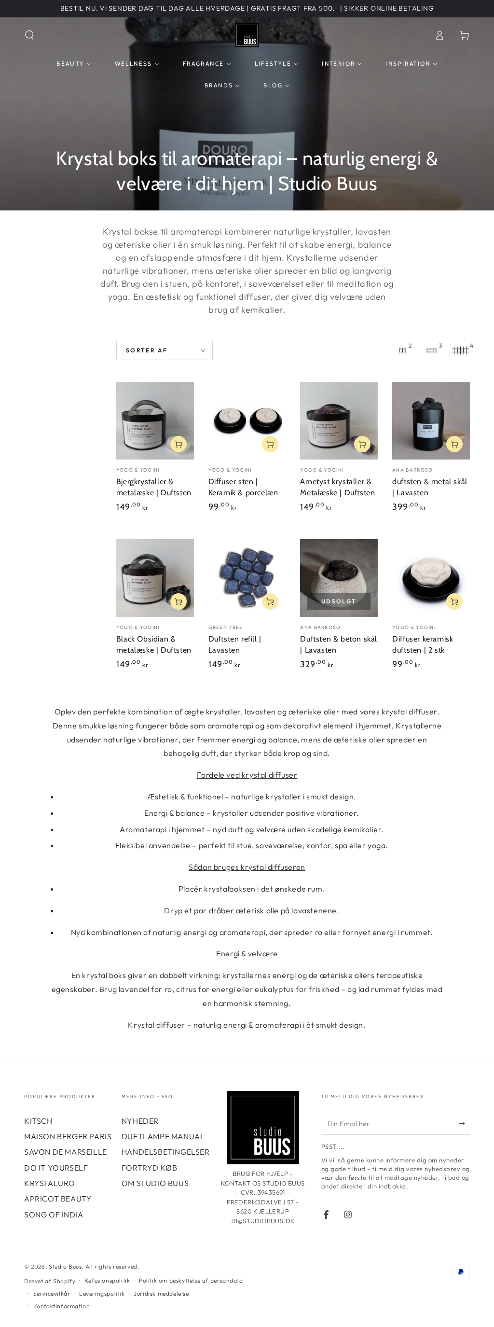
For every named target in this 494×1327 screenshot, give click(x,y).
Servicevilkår (51, 1293)
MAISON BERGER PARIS (67, 1136)
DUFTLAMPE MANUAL (163, 1136)
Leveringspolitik (102, 1293)
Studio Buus (65, 1266)
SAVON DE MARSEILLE (65, 1152)
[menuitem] (73, 64)
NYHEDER (140, 1121)
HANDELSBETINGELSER (166, 1152)
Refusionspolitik (107, 1280)
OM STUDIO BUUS (155, 1183)
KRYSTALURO (49, 1183)
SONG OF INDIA (53, 1214)
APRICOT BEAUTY (58, 1198)
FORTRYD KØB (150, 1168)
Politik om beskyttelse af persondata (191, 1280)
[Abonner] (464, 1123)
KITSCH (38, 1121)
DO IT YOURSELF (56, 1168)
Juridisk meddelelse (161, 1293)
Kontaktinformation (61, 1306)
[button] (29, 35)
